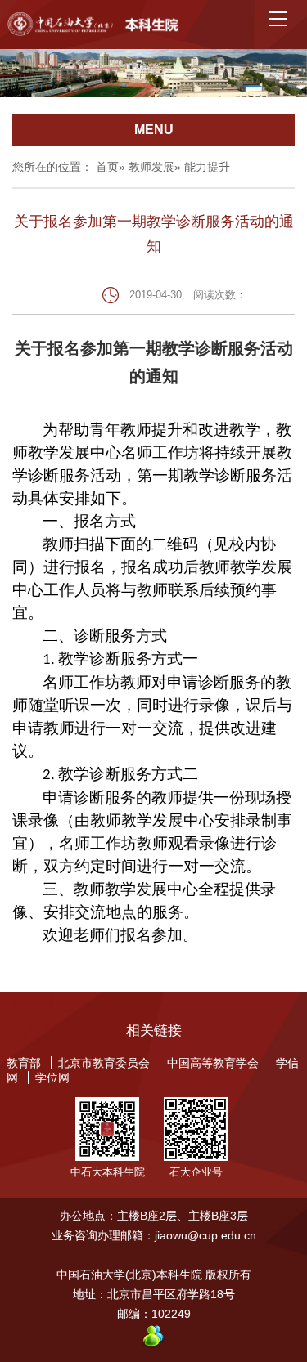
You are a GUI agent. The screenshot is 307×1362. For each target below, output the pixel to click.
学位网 (52, 1077)
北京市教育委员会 (104, 1062)
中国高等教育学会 (213, 1062)
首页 (107, 166)
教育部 (24, 1062)
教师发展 (151, 166)
